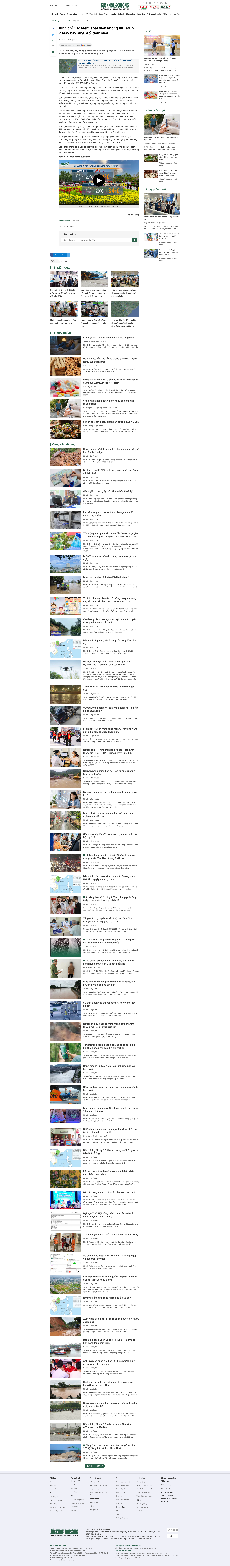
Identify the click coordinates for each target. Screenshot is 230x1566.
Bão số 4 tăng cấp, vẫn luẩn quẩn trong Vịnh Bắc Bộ (110, 642)
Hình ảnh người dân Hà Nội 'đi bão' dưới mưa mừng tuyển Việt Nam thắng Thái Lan (109, 857)
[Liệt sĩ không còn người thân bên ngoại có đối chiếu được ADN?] (65, 520)
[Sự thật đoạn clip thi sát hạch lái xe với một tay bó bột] (65, 1010)
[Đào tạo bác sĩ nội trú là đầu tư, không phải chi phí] (162, 204)
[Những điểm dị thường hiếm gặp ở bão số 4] (65, 1305)
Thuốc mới (74, 1507)
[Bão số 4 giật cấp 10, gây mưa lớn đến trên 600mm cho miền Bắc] (65, 1432)
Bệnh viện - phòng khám (98, 1485)
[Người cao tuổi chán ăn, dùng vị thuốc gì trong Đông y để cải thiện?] (151, 174)
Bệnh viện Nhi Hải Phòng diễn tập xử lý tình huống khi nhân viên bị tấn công (160, 59)
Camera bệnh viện (56, 1511)
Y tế (56, 14)
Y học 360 (93, 14)
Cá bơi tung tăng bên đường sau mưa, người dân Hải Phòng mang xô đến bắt (109, 941)
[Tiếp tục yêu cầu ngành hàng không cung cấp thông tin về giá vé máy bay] (125, 279)
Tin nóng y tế (54, 1497)
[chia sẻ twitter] (53, 34)
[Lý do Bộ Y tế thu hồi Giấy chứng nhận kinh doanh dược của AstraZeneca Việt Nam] (65, 387)
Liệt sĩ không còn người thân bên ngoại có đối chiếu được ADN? (108, 514)
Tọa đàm (74, 1485)
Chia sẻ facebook (59, 255)
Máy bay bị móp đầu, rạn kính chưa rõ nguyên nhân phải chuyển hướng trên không (124, 323)
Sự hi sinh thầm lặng (57, 1507)
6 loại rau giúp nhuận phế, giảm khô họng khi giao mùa (168, 157)
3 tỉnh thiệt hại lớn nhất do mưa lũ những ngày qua (109, 688)
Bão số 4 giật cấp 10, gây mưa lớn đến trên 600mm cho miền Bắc (107, 1426)
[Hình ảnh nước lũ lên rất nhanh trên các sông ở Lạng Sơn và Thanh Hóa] (65, 1389)
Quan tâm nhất (64, 220)
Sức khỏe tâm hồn (122, 1500)
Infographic (94, 1510)
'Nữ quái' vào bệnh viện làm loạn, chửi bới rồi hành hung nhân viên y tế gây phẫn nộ (109, 962)
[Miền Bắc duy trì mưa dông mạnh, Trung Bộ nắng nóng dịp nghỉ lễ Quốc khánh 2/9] (65, 736)
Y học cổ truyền (110, 14)
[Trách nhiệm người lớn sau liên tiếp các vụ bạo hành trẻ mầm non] (151, 237)
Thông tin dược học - (92, 341)
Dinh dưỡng (130, 14)
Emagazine (94, 1503)
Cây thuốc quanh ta (97, 1489)
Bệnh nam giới (121, 1492)
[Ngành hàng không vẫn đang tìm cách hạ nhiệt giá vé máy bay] (94, 309)
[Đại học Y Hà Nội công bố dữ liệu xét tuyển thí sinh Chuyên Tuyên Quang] (65, 1221)
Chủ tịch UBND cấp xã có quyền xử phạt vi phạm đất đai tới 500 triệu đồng (110, 1278)
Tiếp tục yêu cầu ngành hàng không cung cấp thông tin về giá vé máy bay (124, 293)
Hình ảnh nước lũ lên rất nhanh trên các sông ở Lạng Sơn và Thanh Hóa (109, 1384)
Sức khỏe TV (83, 14)
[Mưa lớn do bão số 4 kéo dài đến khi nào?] (65, 585)
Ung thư (119, 1503)
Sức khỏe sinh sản (142, 1507)
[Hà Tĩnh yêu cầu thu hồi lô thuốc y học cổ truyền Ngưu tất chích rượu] (65, 366)
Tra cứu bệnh (72, 14)
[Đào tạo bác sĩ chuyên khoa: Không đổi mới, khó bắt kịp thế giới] (151, 253)
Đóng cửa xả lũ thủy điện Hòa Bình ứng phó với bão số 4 (109, 1067)
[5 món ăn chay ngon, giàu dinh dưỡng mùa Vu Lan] (65, 429)
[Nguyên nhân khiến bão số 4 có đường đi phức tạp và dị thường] (65, 778)
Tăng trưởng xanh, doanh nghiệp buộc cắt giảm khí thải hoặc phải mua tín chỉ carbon (109, 1046)
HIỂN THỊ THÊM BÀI (95, 1466)
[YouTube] (150, 3)
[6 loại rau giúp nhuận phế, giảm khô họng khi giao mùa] (151, 158)
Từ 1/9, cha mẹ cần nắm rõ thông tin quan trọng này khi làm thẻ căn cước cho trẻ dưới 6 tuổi (109, 600)
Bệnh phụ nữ (120, 1489)
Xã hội (68, 21)
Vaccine (73, 1510)
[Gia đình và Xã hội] (143, 8)
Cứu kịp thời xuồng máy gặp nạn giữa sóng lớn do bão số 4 (110, 1089)
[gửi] (134, 240)
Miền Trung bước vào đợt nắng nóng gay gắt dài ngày (109, 558)
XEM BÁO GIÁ (136, 1546)
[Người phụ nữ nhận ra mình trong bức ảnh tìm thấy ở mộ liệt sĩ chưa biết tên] (65, 1031)
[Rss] (176, 1530)
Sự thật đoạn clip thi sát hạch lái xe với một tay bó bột (109, 1004)
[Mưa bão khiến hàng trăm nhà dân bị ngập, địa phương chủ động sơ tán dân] (65, 989)
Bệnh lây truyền (141, 1511)
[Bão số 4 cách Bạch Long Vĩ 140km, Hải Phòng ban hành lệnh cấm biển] (65, 1347)
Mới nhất (76, 220)
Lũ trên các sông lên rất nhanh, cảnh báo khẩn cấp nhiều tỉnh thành (108, 1173)
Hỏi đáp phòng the (142, 1504)
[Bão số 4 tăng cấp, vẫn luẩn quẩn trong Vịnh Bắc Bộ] (65, 648)
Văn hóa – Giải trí (167, 1495)
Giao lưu (74, 1488)
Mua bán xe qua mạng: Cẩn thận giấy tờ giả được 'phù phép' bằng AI (110, 1110)
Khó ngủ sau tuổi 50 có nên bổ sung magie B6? (109, 337)
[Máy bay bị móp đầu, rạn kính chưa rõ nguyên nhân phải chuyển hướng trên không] (125, 309)
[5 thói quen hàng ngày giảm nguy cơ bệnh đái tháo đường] (65, 408)
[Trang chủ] (52, 14)
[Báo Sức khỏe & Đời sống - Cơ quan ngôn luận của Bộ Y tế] (115, 5)
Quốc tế (85, 21)
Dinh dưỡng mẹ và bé (144, 1482)
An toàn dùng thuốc (77, 1500)
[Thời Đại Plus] (165, 7)
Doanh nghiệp (166, 1488)
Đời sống (164, 1501)
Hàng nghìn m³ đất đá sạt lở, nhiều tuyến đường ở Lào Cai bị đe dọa (111, 451)
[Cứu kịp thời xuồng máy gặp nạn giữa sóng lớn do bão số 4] (65, 1094)
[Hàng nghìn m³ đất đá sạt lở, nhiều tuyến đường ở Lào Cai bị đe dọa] (65, 457)
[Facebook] (146, 3)
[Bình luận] (53, 52)
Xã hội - (86, 456)
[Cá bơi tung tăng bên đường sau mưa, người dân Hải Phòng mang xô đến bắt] (65, 947)
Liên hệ (172, 1536)
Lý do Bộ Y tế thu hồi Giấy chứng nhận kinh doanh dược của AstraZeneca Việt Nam (110, 381)
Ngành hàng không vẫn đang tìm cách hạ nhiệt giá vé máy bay (93, 323)
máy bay (64, 261)
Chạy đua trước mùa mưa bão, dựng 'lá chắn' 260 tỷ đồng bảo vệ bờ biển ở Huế (109, 1447)
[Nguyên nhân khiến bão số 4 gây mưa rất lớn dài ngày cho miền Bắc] (65, 1410)
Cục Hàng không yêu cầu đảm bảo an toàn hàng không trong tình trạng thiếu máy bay (94, 293)
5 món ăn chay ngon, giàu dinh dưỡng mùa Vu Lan (111, 421)
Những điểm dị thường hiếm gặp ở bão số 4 (107, 1297)
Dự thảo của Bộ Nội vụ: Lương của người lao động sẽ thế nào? (111, 472)
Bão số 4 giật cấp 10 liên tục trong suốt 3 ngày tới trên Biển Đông (111, 1152)
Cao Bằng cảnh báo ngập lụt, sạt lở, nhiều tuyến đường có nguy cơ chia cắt (109, 621)
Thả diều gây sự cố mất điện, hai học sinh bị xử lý (110, 1234)
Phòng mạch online (154, 14)
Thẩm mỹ (119, 1514)
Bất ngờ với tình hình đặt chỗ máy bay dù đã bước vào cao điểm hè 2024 (62, 293)
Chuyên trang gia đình (169, 1498)
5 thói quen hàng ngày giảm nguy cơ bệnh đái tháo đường (108, 402)
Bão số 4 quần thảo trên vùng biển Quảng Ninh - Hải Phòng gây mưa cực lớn (109, 878)
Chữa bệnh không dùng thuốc (98, 1494)
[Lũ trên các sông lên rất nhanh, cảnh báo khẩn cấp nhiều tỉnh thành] (65, 1179)
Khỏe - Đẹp (141, 14)
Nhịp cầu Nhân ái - (90, 1136)
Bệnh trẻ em (120, 1496)
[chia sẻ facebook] (53, 29)
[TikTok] (143, 3)
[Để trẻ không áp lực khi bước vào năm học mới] (65, 1200)
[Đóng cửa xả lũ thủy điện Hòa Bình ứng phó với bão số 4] (65, 1073)
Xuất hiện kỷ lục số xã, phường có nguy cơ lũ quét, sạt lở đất (111, 1320)
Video (92, 1506)
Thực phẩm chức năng (144, 1496)
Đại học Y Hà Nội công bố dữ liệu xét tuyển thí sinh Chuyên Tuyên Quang (108, 1215)
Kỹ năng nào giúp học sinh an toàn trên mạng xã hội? (110, 794)
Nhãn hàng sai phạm (168, 1485)
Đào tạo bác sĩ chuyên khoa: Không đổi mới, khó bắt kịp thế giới (168, 252)
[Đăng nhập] (166, 3)
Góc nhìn (93, 21)
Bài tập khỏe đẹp (122, 1518)
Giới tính (121, 14)
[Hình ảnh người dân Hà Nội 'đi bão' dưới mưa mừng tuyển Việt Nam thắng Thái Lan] (65, 863)
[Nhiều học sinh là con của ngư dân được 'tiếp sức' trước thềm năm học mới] (65, 1137)
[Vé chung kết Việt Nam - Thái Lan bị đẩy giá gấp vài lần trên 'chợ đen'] (65, 1263)
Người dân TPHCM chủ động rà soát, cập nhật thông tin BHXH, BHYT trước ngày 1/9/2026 (108, 751)
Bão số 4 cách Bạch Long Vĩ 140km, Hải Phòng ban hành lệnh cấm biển (109, 1341)
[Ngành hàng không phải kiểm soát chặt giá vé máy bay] (64, 309)
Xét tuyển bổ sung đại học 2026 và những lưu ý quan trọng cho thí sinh (109, 1362)
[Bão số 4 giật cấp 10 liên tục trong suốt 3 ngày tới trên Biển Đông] (65, 1158)
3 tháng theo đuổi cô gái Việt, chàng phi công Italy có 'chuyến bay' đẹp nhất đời (109, 899)
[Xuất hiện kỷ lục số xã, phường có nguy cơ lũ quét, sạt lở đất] (65, 1326)
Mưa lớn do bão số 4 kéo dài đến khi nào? (106, 577)
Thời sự (62, 14)
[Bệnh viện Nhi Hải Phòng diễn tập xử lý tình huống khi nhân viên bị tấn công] (162, 45)
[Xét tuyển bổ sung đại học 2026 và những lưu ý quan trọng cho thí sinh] (65, 1368)
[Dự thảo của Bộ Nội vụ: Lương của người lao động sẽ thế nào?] (65, 478)
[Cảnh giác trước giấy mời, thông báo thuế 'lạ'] (65, 499)
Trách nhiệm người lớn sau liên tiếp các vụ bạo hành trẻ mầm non (169, 236)
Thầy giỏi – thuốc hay (97, 1482)
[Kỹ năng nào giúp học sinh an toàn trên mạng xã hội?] (65, 799)
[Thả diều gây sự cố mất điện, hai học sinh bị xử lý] (65, 1242)
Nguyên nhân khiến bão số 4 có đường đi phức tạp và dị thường (109, 772)
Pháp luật (76, 21)
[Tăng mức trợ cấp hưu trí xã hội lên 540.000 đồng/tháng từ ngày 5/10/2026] (65, 926)
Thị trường (167, 14)
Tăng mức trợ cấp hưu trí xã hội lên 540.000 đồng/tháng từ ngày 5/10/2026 (107, 920)
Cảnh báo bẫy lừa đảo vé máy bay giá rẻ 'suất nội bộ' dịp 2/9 (110, 836)
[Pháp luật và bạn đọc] (154, 8)
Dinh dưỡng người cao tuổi (145, 1485)
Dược (101, 14)
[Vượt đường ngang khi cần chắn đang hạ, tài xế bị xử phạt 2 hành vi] (65, 715)
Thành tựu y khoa (56, 1500)
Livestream (74, 1492)
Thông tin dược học (77, 1503)
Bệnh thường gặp (122, 1485)
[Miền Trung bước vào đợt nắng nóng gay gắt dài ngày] (65, 564)
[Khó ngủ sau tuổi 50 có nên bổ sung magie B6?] (65, 345)
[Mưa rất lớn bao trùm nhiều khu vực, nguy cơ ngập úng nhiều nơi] (65, 820)
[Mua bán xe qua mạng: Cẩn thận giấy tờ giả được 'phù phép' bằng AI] (65, 1115)
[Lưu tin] (53, 46)
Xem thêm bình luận (66, 226)
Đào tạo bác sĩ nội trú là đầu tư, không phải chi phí (161, 218)
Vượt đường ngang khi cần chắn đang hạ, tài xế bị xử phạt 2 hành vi (110, 709)
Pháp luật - (87, 967)
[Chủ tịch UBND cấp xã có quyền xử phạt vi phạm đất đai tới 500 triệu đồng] (65, 1284)
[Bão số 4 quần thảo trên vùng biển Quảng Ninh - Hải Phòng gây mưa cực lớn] (65, 884)
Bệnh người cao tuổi (123, 1482)
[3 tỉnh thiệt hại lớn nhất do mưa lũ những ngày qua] (65, 694)
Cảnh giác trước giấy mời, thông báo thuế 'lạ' (108, 491)
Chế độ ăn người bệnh (144, 1489)
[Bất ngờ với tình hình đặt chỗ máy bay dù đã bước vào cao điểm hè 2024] (64, 279)
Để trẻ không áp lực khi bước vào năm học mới (109, 1192)
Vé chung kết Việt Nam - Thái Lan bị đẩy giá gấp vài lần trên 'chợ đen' (110, 1257)
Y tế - (85, 365)
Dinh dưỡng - (88, 426)
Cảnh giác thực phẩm (143, 1492)
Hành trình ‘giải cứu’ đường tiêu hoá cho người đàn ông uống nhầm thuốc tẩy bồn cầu (169, 79)
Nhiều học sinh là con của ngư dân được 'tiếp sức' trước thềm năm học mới (111, 1131)
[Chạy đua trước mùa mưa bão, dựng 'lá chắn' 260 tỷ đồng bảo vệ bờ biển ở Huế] (65, 1453)
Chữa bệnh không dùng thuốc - (96, 408)
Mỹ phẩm (119, 1511)
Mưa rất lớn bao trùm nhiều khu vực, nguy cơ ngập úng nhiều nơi (108, 815)
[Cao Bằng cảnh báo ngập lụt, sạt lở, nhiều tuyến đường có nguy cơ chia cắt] (65, 627)
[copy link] (53, 40)
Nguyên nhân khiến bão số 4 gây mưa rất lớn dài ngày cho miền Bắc (110, 1405)
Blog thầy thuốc (156, 189)
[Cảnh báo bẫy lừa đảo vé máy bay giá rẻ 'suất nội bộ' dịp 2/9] (65, 842)
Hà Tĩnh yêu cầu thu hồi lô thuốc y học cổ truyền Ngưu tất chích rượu (110, 360)
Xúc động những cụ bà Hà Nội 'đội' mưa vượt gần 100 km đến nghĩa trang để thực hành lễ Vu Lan (110, 535)
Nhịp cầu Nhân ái (167, 1492)
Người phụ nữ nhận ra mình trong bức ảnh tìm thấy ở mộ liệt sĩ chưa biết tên (108, 1025)
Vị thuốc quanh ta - (166, 163)
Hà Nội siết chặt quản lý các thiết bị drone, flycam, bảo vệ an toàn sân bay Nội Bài (106, 663)
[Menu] (175, 14)
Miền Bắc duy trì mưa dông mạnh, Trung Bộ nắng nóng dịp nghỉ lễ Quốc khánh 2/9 (110, 730)
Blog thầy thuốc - (150, 223)
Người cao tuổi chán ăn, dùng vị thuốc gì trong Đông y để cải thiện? (168, 173)
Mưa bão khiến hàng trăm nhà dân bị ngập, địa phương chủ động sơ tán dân (109, 983)
